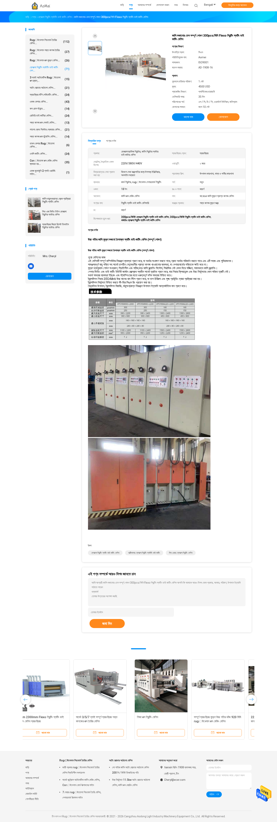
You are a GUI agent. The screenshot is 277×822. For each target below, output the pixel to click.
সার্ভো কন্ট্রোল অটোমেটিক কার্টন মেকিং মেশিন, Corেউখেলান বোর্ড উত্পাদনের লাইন (81, 782)
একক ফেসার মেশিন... (50, 101)
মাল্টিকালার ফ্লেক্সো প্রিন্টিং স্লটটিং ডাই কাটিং (144, 553)
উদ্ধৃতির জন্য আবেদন (237, 5)
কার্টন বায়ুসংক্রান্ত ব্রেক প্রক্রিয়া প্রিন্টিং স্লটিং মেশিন (56, 200)
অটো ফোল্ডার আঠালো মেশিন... (50, 87)
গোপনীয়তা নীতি (32, 799)
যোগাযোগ (50, 276)
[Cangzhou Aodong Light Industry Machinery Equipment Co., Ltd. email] (31, 266)
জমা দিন (107, 623)
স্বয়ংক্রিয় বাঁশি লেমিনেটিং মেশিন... (50, 94)
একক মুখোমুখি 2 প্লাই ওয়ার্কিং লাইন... (50, 172)
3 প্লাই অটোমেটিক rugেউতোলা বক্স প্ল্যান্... (50, 79)
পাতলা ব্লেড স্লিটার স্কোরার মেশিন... (50, 129)
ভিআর (185, 4)
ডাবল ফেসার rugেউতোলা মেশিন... (50, 145)
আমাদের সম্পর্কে (32, 777)
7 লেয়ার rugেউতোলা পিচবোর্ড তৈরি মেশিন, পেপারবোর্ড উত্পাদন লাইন (81, 795)
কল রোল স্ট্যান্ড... (50, 108)
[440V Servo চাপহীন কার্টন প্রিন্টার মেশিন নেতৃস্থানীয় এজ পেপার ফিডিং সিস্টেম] (222, 686)
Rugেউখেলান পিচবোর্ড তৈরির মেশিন (75, 760)
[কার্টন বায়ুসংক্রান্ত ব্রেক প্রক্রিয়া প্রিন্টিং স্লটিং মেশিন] (34, 202)
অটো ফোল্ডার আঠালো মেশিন (120, 760)
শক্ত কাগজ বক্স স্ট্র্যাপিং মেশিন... (50, 136)
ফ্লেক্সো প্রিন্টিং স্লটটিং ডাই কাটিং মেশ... (50, 69)
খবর (27, 783)
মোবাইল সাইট (31, 793)
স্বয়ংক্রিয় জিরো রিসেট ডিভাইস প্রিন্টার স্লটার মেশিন (55, 226)
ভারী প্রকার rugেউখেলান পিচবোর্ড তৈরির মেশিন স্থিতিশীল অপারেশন (80, 770)
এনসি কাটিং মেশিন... (50, 153)
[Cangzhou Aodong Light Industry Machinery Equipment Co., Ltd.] (40, 5)
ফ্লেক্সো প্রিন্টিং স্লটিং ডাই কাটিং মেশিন (105, 553)
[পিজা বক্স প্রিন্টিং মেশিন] (52, 686)
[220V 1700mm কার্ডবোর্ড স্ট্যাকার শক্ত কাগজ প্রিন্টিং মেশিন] (165, 686)
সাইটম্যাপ (29, 788)
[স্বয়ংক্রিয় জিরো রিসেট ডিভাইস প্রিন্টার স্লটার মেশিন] (34, 227)
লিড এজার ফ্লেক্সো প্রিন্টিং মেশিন (180, 553)
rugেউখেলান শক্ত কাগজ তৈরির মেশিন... (50, 52)
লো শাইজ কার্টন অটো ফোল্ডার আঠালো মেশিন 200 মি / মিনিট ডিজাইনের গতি (130, 770)
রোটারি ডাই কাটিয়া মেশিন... (50, 115)
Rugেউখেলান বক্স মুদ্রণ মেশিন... (50, 60)
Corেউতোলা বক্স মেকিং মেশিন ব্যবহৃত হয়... (50, 162)
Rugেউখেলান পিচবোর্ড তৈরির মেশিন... (50, 41)
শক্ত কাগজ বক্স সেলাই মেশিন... (50, 122)
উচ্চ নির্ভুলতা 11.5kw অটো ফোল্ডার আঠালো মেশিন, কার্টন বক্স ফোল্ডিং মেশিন (131, 782)
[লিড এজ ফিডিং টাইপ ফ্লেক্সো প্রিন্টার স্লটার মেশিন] (34, 215)
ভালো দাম (188, 117)
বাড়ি (27, 767)
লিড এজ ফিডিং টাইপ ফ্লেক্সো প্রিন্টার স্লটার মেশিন (54, 213)
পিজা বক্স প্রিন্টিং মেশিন (38, 717)
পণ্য (27, 772)
